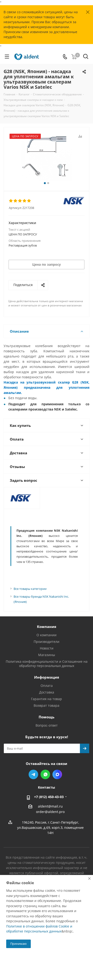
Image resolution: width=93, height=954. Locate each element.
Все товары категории (30, 589)
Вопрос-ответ (47, 725)
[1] (11, 201)
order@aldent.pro (50, 812)
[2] (15, 201)
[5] (29, 201)
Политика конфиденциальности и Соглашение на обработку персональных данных (47, 663)
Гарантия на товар (46, 699)
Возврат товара (46, 705)
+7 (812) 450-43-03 (49, 797)
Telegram (33, 774)
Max (57, 774)
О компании (46, 635)
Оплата (47, 685)
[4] (24, 201)
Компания (46, 626)
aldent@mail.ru (50, 806)
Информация (46, 677)
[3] (20, 201)
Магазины (46, 655)
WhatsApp (45, 774)
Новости (46, 648)
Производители (46, 641)
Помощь (46, 717)
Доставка (46, 692)
